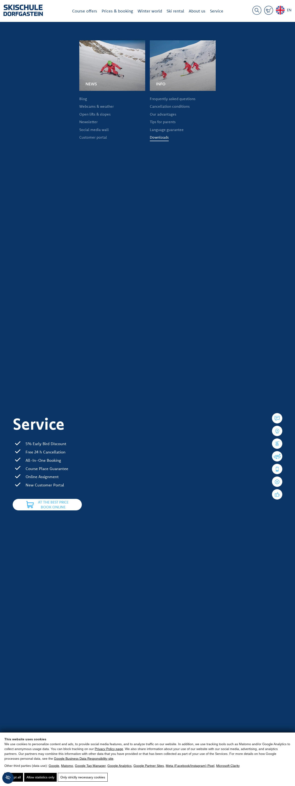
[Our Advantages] (277, 494)
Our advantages (163, 114)
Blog (83, 98)
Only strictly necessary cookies (82, 777)
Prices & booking (117, 11)
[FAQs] (277, 418)
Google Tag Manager (90, 766)
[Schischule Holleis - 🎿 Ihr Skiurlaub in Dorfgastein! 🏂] (23, 11)
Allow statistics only (40, 777)
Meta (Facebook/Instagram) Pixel (190, 766)
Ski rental (175, 11)
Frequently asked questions (172, 98)
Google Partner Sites (148, 766)
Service (216, 11)
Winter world (150, 11)
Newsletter (88, 121)
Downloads (159, 137)
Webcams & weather (96, 106)
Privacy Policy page (109, 749)
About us (197, 11)
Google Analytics (119, 766)
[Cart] (268, 11)
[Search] (256, 11)
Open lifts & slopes (95, 114)
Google (54, 766)
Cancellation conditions (170, 106)
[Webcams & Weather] (277, 431)
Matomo (67, 766)
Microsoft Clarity (228, 766)
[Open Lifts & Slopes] (277, 443)
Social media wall (94, 129)
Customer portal (93, 137)
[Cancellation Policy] (277, 481)
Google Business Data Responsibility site (83, 758)
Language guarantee (167, 129)
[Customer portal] (277, 469)
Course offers (84, 11)
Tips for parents (163, 121)
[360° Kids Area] (277, 456)
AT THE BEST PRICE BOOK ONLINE (53, 504)
